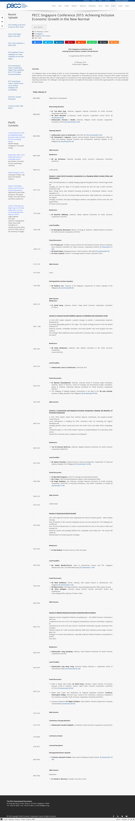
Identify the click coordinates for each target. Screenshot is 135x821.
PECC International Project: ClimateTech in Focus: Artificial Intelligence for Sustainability (15, 85)
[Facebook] (113, 816)
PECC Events (46, 36)
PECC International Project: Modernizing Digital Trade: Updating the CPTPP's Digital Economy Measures (16, 70)
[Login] (2, 17)
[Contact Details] (2, 22)
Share (38, 42)
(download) (73, 122)
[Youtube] (126, 816)
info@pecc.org (44, 805)
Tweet (49, 42)
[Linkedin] (118, 816)
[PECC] (17, 5)
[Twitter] (122, 816)
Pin (71, 42)
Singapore (39, 34)
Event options (38, 27)
